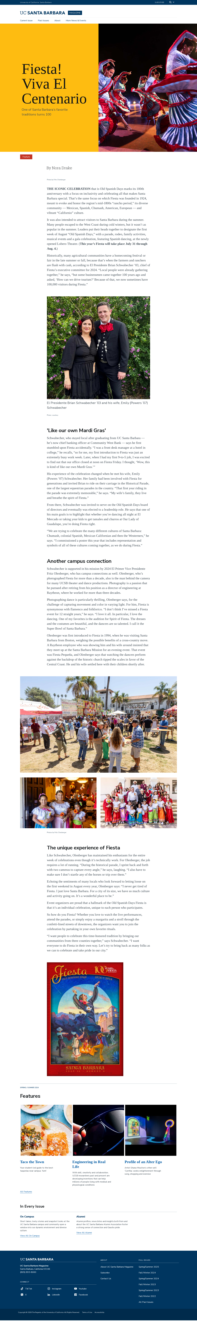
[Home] (44, 13)
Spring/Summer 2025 (149, 1266)
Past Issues (43, 20)
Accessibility (99, 1312)
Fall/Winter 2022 (147, 1296)
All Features (26, 1191)
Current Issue (26, 20)
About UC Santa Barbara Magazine (117, 1266)
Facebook (83, 1294)
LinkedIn (55, 1294)
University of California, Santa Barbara (36, 2)
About (57, 20)
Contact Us (106, 1278)
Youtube (82, 1288)
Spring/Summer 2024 (149, 1278)
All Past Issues (146, 1302)
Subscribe (159, 2)
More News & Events (76, 20)
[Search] (172, 2)
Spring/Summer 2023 (149, 1290)
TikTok (28, 1288)
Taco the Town (32, 1162)
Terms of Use (87, 1312)
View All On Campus (30, 1235)
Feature (26, 156)
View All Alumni (84, 1232)
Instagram (56, 1288)
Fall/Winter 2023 (147, 1284)
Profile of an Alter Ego (143, 1162)
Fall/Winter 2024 (147, 1272)
